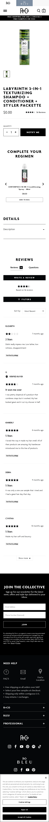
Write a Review (24, 277)
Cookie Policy (32, 797)
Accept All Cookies (24, 817)
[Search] (38, 10)
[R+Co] (8, 3)
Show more (23, 558)
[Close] (46, 778)
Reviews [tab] (16, 267)
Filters (26, 299)
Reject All (24, 810)
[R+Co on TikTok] (39, 746)
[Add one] (17, 132)
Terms (12, 643)
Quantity (7, 126)
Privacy (18, 643)
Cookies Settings (24, 802)
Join (24, 624)
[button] (35, 112)
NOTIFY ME (33, 132)
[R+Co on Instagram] (9, 746)
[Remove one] (6, 132)
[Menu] (5, 11)
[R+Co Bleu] (24, 3)
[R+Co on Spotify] (33, 746)
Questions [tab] (34, 267)
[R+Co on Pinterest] (27, 746)
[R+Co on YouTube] (21, 746)
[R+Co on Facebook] (15, 746)
